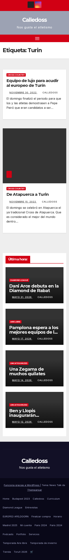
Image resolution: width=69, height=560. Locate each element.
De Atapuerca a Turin (27, 194)
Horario (58, 516)
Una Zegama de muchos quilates (27, 371)
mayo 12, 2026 (22, 421)
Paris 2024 (41, 525)
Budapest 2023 (21, 498)
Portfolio (21, 534)
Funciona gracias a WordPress (22, 485)
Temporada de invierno (43, 543)
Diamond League (19, 280)
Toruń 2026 (20, 551)
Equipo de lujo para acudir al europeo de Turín (32, 83)
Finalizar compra (41, 516)
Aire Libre (15, 322)
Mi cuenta (26, 525)
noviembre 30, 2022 (23, 92)
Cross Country (16, 75)
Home (6, 498)
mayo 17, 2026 (22, 338)
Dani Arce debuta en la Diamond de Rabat (34, 288)
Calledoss (34, 19)
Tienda (7, 551)
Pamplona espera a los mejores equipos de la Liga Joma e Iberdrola (33, 332)
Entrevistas (31, 507)
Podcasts (8, 534)
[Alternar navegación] (37, 38)
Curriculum (53, 498)
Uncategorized (18, 363)
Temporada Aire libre (15, 543)
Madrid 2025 (10, 525)
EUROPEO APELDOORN (16, 516)
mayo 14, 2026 (22, 380)
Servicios (34, 534)
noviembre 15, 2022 (23, 201)
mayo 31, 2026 (22, 297)
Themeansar (34, 489)
